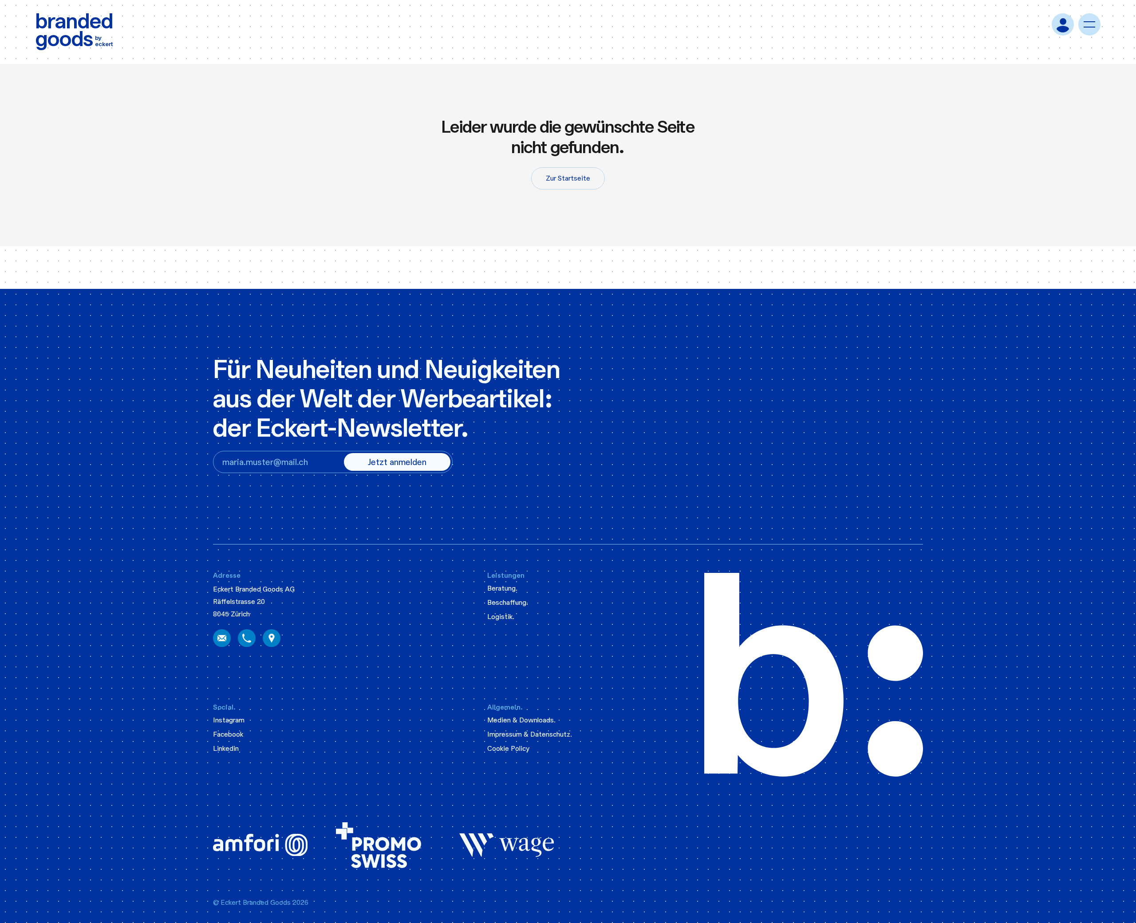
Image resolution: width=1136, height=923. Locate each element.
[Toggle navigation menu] (1089, 24)
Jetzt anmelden (397, 462)
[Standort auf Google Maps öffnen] (271, 638)
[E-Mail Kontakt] (222, 638)
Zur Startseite (568, 178)
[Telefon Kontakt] (247, 638)
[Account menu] (1063, 24)
